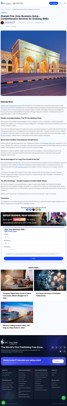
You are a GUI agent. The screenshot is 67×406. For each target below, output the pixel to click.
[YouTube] (60, 351)
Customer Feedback (56, 387)
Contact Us (54, 382)
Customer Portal (22, 383)
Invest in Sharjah (22, 375)
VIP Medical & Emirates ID (40, 377)
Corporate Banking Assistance (41, 372)
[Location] (64, 347)
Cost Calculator (53, 3)
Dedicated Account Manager (41, 390)
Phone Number (7, 246)
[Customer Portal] (60, 3)
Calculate (57, 361)
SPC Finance (38, 383)
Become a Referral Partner (8, 387)
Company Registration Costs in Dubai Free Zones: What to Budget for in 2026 (17, 295)
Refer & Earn (21, 385)
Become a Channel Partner (8, 382)
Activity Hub (54, 372)
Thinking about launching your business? (11, 105)
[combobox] (6, 249)
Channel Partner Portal (7, 385)
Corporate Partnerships (7, 389)
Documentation (38, 379)
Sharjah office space (49, 143)
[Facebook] (60, 347)
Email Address (7, 240)
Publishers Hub (22, 377)
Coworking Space (39, 387)
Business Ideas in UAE (23, 394)
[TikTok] (64, 351)
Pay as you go (22, 372)
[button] (27, 210)
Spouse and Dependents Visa (41, 375)
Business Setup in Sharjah (24, 396)
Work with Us (54, 385)
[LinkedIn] (56, 347)
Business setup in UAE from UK (24, 388)
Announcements (5, 375)
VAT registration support (21, 167)
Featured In (4, 12)
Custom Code (38, 381)
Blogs (53, 375)
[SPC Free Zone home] (24, 342)
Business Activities (22, 381)
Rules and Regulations (7, 372)
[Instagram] (52, 347)
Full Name (6, 234)
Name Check (21, 379)
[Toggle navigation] (64, 3)
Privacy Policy (54, 403)
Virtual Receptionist (39, 385)
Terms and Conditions (62, 403)
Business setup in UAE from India (24, 391)
